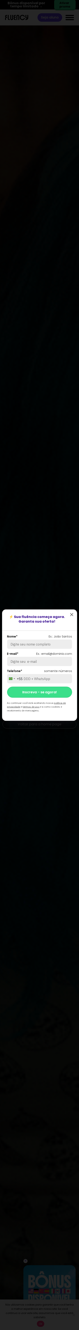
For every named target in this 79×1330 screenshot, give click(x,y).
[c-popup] (72, 614)
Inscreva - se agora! (39, 692)
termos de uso (31, 706)
